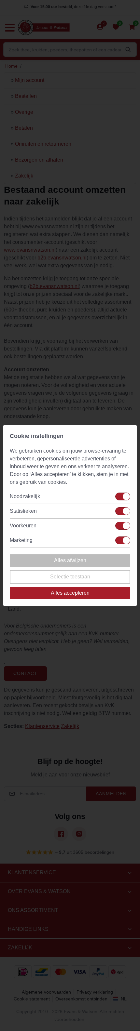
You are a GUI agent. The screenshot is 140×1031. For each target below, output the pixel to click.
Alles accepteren (70, 593)
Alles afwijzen (70, 560)
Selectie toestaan (70, 576)
